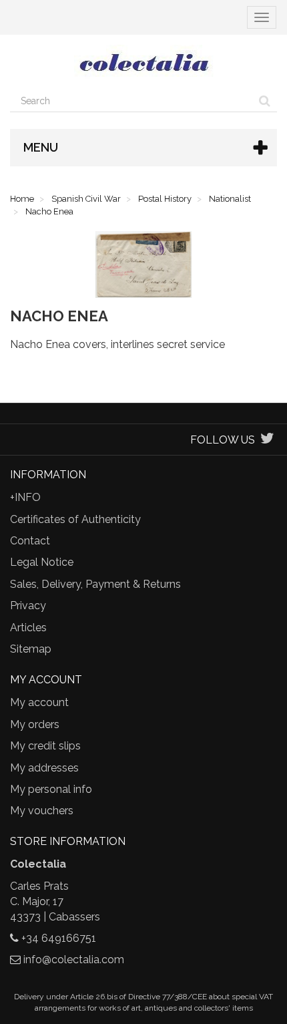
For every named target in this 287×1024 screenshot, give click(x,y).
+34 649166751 (58, 938)
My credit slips (45, 745)
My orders (34, 724)
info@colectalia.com (73, 959)
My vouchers (41, 810)
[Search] (264, 101)
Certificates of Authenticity (75, 519)
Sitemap (30, 649)
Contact (30, 540)
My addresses (44, 767)
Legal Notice (41, 562)
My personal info (51, 789)
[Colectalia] (143, 62)
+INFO (25, 497)
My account (39, 702)
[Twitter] (267, 440)
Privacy (28, 605)
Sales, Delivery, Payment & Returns (95, 584)
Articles (28, 627)
